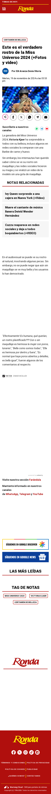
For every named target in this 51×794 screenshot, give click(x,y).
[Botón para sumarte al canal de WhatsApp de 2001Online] (37, 129)
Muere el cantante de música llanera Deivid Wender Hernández (24, 211)
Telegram (24, 494)
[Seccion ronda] (25, 667)
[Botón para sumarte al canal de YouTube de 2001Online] (47, 129)
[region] (25, 246)
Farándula (35, 479)
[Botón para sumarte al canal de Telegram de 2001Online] (42, 129)
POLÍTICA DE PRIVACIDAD (38, 763)
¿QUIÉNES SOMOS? (16, 776)
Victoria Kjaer (38, 596)
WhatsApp (12, 494)
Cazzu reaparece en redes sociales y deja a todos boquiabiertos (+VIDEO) (22, 229)
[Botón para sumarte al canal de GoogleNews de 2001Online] (25, 557)
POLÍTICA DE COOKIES (15, 769)
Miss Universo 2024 (15, 596)
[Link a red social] (13, 752)
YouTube (38, 494)
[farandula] (25, 9)
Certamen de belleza (15, 40)
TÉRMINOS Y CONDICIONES (13, 763)
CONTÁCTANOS (33, 776)
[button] (13, 117)
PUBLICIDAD (32, 769)
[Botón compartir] (5, 117)
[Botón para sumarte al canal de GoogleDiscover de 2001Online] (25, 544)
